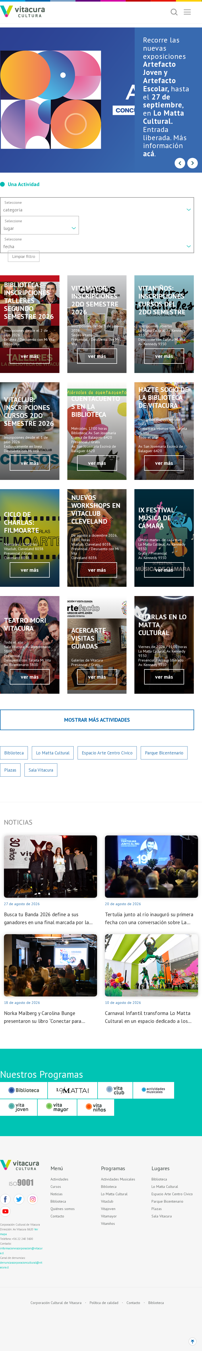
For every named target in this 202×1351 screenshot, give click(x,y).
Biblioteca (14, 753)
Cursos (55, 1186)
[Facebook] (5, 1199)
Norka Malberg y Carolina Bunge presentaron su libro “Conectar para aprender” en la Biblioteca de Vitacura (45, 1017)
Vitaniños (108, 1223)
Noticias (56, 1194)
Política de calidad (104, 1303)
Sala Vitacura (41, 770)
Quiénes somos (62, 1208)
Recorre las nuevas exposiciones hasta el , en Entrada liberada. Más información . (166, 96)
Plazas (10, 770)
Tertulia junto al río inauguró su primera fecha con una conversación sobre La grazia (149, 918)
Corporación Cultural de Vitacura (56, 1303)
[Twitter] (19, 1199)
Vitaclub (107, 1201)
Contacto (57, 1216)
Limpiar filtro (23, 256)
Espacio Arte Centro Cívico (107, 753)
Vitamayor (109, 1216)
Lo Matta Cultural (52, 753)
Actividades (59, 1179)
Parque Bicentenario (164, 753)
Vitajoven (108, 1208)
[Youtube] (5, 1211)
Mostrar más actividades (97, 719)
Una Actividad (23, 184)
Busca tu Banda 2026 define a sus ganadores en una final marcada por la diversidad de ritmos (46, 918)
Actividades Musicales (118, 1179)
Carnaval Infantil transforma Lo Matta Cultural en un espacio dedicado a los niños (147, 1017)
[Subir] (192, 1341)
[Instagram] (32, 1199)
